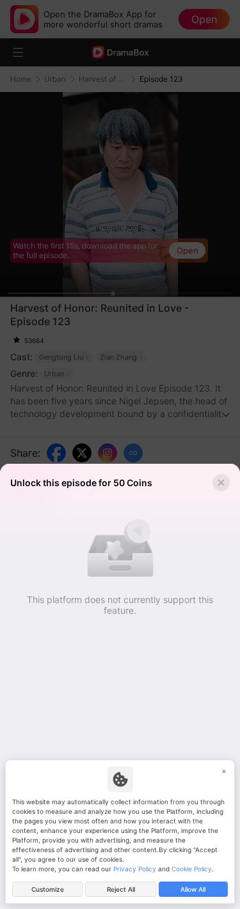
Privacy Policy (134, 869)
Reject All (121, 889)
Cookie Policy (192, 869)
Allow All (192, 889)
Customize (47, 889)
